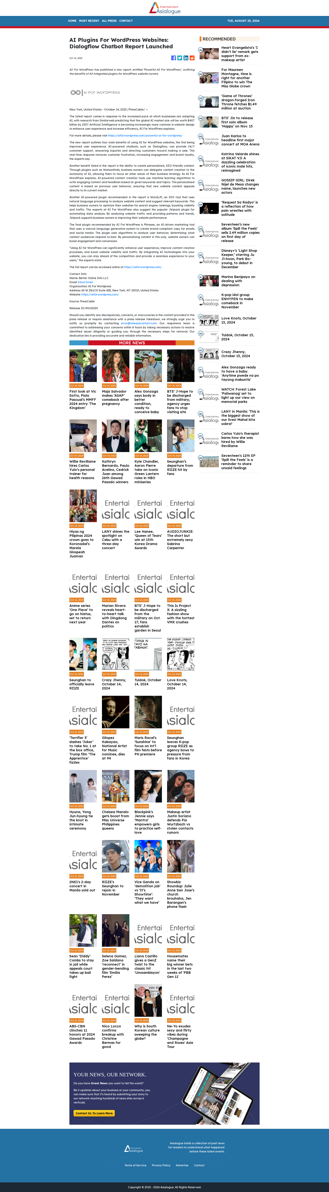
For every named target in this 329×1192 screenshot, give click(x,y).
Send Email (85, 282)
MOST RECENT (89, 20)
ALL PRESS (109, 20)
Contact (199, 1165)
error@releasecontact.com (139, 323)
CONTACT (126, 20)
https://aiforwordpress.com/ (143, 267)
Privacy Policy (161, 1165)
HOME (72, 20)
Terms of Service (135, 1165)
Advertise (182, 1165)
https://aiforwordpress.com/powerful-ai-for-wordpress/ (145, 135)
